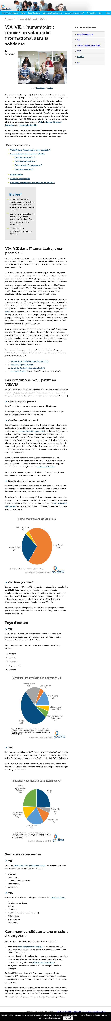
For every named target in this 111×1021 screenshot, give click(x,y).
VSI (40, 122)
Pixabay (50, 88)
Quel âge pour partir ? (25, 157)
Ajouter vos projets (74, 1011)
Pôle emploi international (43, 962)
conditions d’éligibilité (46, 467)
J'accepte (68, 1018)
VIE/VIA (80, 57)
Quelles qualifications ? (26, 161)
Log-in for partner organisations (94, 1011)
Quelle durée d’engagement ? (28, 165)
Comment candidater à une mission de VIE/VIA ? (32, 183)
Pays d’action (16, 174)
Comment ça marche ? (74, 13)
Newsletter (91, 13)
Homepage (10, 19)
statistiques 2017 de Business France (30, 865)
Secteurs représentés (20, 178)
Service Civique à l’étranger (22, 364)
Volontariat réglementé (52, 13)
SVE (79, 51)
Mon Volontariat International (30, 947)
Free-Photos (40, 88)
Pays (23, 13)
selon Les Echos (58, 897)
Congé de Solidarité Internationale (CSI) (28, 368)
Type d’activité (34, 13)
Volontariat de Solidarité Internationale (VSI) (29, 361)
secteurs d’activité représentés (31, 431)
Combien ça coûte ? (24, 169)
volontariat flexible (28, 125)
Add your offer (61, 1011)
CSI (78, 40)
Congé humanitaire (85, 34)
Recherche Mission (10, 13)
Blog (100, 13)
